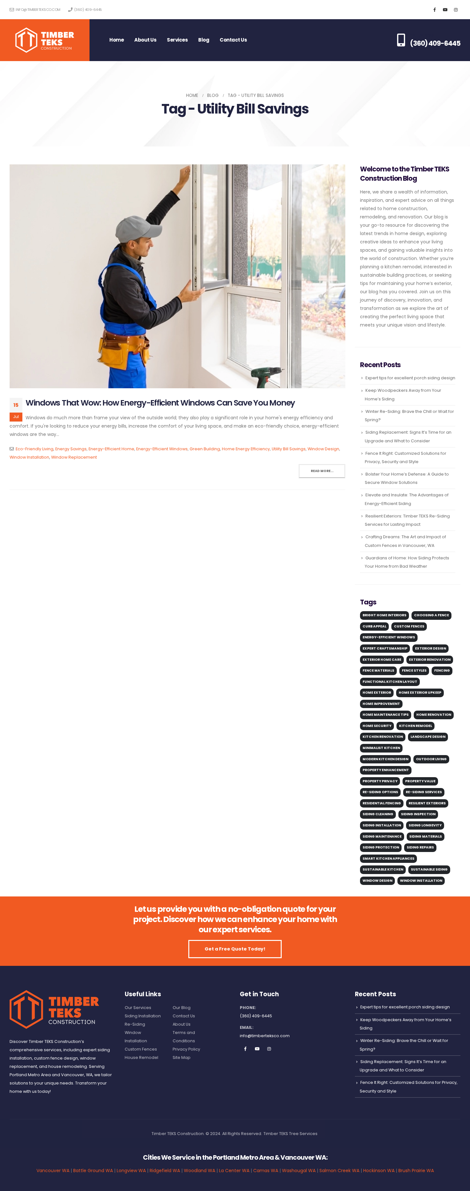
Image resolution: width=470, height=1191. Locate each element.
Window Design (323, 449)
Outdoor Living (431, 759)
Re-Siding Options (380, 792)
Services (177, 39)
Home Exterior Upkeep (420, 692)
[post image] (177, 276)
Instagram (269, 1048)
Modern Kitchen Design (385, 759)
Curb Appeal (374, 626)
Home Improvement (381, 703)
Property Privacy (380, 781)
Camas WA (265, 1170)
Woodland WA (199, 1170)
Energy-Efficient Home (111, 449)
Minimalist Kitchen (381, 747)
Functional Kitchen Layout (390, 681)
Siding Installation (382, 825)
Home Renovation (433, 714)
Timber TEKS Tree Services (290, 1133)
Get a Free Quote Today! (235, 949)
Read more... (322, 471)
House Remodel (141, 1057)
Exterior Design (430, 648)
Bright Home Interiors (384, 615)
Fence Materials (378, 670)
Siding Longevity (425, 825)
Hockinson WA (379, 1170)
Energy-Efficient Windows (162, 449)
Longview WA (131, 1170)
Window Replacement (74, 457)
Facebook (245, 1048)
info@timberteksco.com (37, 9)
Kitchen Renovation (383, 736)
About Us (145, 39)
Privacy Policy (186, 1049)
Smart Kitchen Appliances (388, 858)
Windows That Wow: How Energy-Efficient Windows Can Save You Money (160, 402)
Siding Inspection (418, 814)
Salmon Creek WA (339, 1170)
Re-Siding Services (424, 792)
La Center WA (234, 1170)
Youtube (257, 1048)
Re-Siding (135, 1024)
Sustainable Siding (429, 869)
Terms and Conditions (184, 1037)
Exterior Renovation (429, 659)
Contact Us (233, 39)
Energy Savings (71, 449)
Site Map (182, 1057)
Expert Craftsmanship (385, 648)
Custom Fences (409, 626)
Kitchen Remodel (415, 725)
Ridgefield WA (165, 1170)
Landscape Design (428, 736)
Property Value (420, 781)
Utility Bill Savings (289, 449)
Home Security (377, 725)
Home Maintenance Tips (386, 714)
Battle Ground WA (93, 1170)
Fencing (442, 670)
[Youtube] (445, 9)
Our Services (138, 1007)
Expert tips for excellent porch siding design (410, 378)
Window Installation (29, 457)
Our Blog (182, 1007)
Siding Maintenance (382, 836)
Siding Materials (425, 836)
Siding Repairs (420, 847)
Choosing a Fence (431, 615)
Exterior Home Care (382, 659)
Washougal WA (299, 1170)
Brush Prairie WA (416, 1170)
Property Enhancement (386, 770)
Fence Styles (414, 670)
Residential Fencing (382, 803)
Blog (203, 39)
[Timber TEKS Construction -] (44, 40)
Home (116, 39)
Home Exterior (377, 692)
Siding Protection (381, 847)
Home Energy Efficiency (246, 449)
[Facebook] (434, 9)
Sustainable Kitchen (383, 869)
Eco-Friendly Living (34, 449)
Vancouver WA (52, 1170)
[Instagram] (455, 9)
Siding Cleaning (378, 814)
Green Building (205, 449)
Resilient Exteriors (427, 803)
